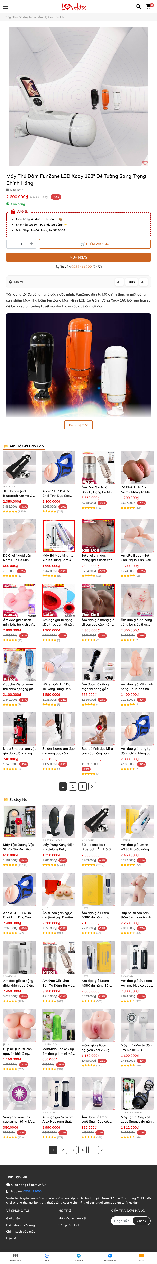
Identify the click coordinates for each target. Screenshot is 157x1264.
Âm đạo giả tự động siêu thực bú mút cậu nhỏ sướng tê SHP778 (58, 624)
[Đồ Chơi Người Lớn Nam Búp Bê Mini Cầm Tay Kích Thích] (19, 536)
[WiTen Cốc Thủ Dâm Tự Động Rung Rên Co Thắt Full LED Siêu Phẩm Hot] (58, 664)
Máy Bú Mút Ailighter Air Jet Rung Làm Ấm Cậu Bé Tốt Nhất (58, 560)
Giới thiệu (13, 1218)
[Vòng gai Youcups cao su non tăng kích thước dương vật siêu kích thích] (19, 1093)
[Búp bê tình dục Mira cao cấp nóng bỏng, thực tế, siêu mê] (98, 729)
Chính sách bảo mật (20, 1232)
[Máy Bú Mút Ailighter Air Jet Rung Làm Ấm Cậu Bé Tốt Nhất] (58, 536)
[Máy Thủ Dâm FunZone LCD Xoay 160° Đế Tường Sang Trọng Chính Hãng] (78, 96)
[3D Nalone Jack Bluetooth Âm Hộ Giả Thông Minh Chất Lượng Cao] (19, 467)
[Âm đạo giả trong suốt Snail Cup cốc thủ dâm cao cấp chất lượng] (98, 1093)
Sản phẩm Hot (68, 1225)
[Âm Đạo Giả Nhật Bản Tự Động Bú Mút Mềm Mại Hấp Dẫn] (98, 467)
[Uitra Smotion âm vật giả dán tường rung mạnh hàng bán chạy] (19, 729)
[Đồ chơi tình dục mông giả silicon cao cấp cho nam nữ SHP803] (98, 536)
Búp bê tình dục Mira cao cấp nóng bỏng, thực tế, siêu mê (97, 753)
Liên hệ (11, 1238)
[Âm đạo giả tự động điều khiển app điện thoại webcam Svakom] (19, 957)
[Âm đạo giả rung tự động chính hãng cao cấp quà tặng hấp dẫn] (137, 729)
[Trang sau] (92, 786)
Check (141, 1221)
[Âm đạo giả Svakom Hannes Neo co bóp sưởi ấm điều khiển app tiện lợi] (137, 957)
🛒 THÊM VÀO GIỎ (95, 244)
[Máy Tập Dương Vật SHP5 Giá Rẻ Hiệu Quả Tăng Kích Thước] (19, 821)
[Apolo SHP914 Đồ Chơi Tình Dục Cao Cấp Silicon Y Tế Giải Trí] (58, 467)
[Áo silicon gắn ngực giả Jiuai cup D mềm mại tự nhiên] (58, 889)
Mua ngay (78, 257)
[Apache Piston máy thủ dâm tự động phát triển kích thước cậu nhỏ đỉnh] (19, 664)
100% (131, 282)
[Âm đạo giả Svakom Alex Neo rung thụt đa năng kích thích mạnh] (58, 1093)
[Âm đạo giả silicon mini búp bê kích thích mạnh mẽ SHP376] (19, 600)
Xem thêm (77, 425)
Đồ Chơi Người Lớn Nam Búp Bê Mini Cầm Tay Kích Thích (18, 560)
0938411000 (82, 267)
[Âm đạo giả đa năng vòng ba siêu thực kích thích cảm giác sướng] (137, 600)
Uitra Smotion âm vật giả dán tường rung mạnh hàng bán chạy (19, 753)
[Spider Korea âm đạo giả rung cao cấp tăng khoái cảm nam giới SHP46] (58, 729)
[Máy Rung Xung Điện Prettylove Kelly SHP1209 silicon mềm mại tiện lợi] (58, 821)
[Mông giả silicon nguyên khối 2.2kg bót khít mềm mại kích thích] (98, 1025)
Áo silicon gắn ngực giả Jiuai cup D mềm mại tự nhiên (57, 917)
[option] (78, 96)
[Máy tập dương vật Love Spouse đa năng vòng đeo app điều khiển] (137, 1093)
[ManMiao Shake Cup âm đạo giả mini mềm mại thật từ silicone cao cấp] (58, 1025)
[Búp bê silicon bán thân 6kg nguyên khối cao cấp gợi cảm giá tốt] (137, 889)
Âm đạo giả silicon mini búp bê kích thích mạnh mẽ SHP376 (19, 624)
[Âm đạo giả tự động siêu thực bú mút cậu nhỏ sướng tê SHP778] (58, 600)
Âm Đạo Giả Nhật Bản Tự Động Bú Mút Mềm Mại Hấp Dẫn (97, 492)
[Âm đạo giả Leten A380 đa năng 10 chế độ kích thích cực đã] (98, 957)
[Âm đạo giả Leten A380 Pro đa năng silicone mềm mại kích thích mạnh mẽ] (137, 821)
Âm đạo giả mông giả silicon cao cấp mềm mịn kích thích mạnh (98, 624)
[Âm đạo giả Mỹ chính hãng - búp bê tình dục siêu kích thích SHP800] (137, 664)
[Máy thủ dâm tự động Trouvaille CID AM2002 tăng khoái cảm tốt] (137, 1025)
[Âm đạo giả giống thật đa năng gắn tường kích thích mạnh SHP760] (98, 664)
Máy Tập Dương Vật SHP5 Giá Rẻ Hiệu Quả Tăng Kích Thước (19, 849)
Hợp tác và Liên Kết (72, 1218)
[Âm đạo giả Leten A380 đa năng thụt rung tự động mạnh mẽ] (98, 889)
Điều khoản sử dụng (20, 1225)
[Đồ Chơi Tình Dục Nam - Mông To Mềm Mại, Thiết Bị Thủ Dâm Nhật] (137, 467)
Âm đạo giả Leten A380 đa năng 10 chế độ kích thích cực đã (98, 985)
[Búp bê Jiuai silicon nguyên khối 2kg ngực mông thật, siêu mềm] (19, 1025)
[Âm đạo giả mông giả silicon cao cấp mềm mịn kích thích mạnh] (98, 600)
